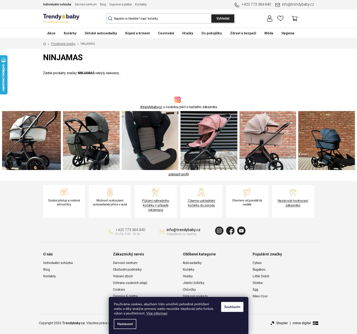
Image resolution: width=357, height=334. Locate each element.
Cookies (119, 289)
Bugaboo (259, 269)
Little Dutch (261, 276)
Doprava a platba (120, 4)
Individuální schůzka (57, 4)
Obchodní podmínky (127, 269)
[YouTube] (241, 230)
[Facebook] (230, 230)
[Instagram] (219, 230)
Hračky (188, 276)
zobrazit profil (178, 174)
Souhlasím (232, 307)
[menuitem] (51, 33)
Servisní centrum (86, 4)
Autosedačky (192, 263)
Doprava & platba (125, 296)
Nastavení (125, 324)
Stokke (258, 283)
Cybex (257, 263)
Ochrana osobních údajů (130, 283)
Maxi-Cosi (260, 296)
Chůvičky (189, 289)
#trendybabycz (151, 107)
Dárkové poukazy (195, 296)
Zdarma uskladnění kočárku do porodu (201, 203)
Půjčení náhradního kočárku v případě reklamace (155, 205)
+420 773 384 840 (256, 4)
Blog (103, 4)
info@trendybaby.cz (298, 4)
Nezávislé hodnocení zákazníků (293, 203)
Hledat (222, 18)
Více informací (156, 313)
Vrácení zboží (123, 276)
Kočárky (188, 269)
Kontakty (141, 4)
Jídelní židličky (193, 283)
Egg (255, 289)
